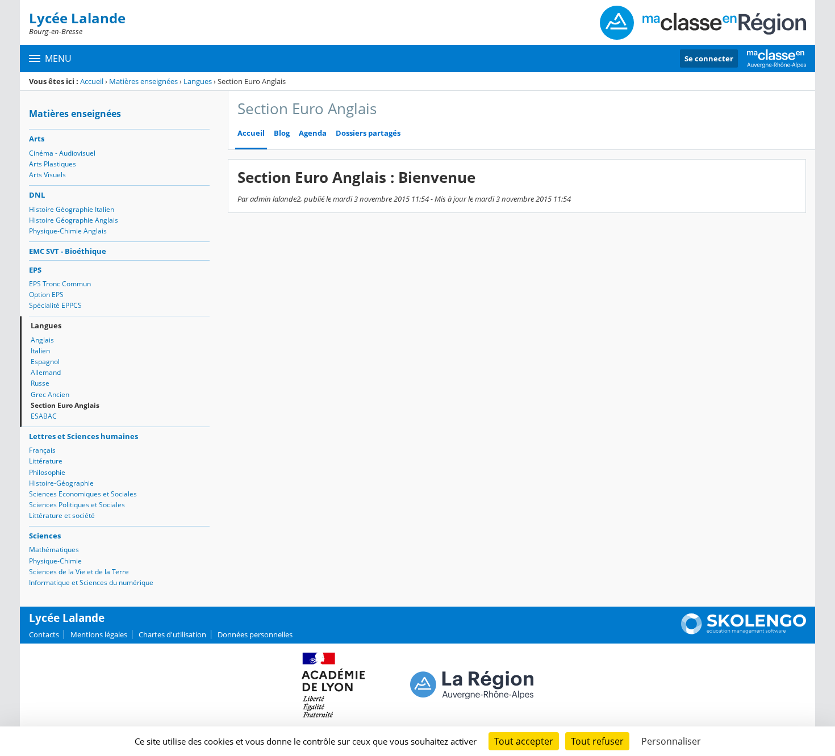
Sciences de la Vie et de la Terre (79, 572)
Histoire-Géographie (61, 483)
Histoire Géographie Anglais (73, 220)
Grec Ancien (50, 394)
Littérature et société (62, 515)
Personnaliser (671, 741)
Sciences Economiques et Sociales (83, 494)
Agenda (313, 133)
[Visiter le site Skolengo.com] (743, 631)
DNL (37, 195)
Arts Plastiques (52, 164)
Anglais (42, 340)
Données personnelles (255, 634)
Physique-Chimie (55, 561)
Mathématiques (54, 549)
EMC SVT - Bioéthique (67, 251)
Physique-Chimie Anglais (68, 231)
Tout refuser (597, 741)
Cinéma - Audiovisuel (62, 153)
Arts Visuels (47, 174)
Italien (40, 351)
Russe (40, 383)
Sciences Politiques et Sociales (77, 504)
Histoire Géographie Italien (71, 209)
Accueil (91, 81)
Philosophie (47, 472)
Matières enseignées (143, 81)
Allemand (46, 372)
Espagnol (45, 361)
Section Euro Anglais (65, 405)
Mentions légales (98, 634)
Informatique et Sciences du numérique (91, 582)
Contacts (44, 634)
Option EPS (46, 294)
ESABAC (44, 416)
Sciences (45, 536)
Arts (36, 138)
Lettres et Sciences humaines (83, 436)
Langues (197, 81)
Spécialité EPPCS (55, 305)
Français (42, 450)
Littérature (45, 461)
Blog (282, 133)
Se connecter (708, 58)
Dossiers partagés (368, 133)
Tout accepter (523, 741)
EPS (35, 270)
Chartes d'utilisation (172, 634)
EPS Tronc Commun (60, 284)
